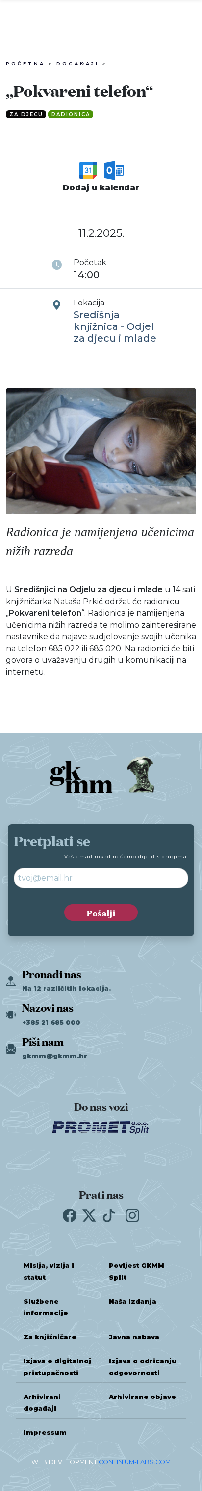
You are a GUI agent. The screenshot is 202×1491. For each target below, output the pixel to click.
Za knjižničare (50, 1337)
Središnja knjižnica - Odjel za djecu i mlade (115, 326)
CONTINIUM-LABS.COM (135, 1462)
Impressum (45, 1432)
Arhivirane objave (142, 1396)
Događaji (77, 63)
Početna (25, 63)
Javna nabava (134, 1337)
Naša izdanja (132, 1301)
